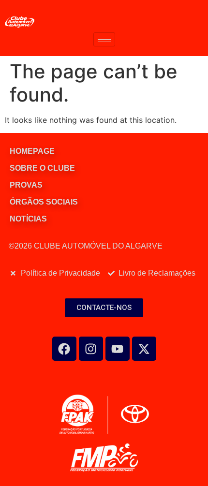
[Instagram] (91, 349)
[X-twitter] (144, 349)
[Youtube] (117, 349)
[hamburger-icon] (104, 39)
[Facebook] (64, 349)
